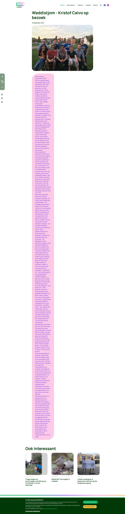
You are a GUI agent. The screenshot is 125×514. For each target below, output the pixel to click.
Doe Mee (88, 5)
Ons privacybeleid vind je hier (50, 508)
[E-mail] (2, 102)
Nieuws (62, 5)
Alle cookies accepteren (90, 502)
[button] (101, 5)
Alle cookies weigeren (89, 506)
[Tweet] (2, 98)
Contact (95, 5)
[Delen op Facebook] (2, 94)
